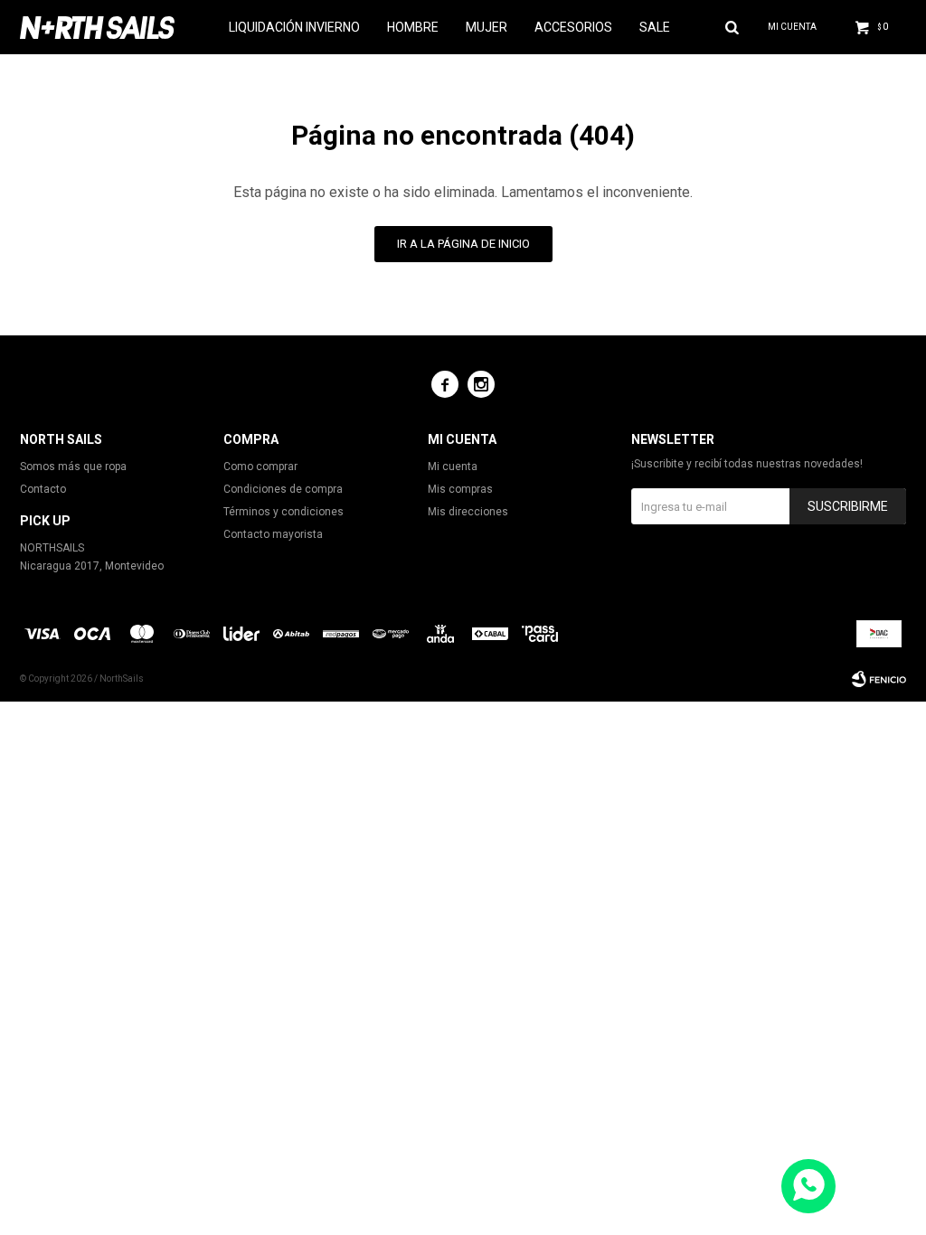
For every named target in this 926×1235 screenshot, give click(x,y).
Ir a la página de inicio (463, 243)
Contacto (43, 489)
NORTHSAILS (52, 548)
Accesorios (573, 27)
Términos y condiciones (283, 511)
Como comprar (260, 466)
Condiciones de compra (283, 489)
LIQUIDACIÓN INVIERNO (294, 27)
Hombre (413, 27)
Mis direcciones (468, 511)
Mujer (486, 27)
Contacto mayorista (273, 534)
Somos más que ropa (73, 466)
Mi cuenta (452, 466)
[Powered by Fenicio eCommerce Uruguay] (879, 679)
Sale (654, 27)
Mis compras (460, 489)
